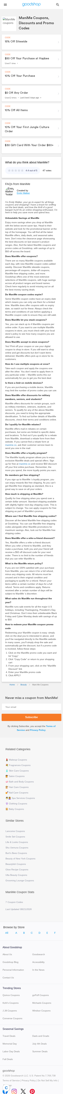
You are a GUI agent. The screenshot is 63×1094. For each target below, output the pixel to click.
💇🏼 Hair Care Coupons (17, 787)
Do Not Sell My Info (47, 1080)
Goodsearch (38, 954)
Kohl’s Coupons (11, 1003)
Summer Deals (39, 1051)
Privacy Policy (38, 730)
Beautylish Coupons (15, 864)
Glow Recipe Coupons (16, 869)
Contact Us (8, 977)
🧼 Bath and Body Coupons (19, 781)
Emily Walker (23, 193)
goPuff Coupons (40, 995)
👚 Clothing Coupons (16, 803)
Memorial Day (10, 1043)
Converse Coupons (12, 1018)
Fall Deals (8, 1059)
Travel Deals (9, 1036)
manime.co (10, 445)
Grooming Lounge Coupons (19, 880)
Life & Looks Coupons (16, 842)
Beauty (24, 685)
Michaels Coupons (41, 1003)
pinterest (32, 1090)
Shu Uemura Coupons (16, 847)
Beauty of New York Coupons (20, 858)
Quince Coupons (11, 995)
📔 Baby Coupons (14, 809)
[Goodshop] (31, 4)
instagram (14, 1090)
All (6, 933)
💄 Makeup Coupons (16, 759)
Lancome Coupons (15, 831)
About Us (7, 954)
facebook (5, 1090)
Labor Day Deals (11, 1051)
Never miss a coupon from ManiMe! (31, 698)
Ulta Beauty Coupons (16, 875)
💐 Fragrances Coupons (18, 765)
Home (12, 685)
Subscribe (31, 717)
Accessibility (38, 962)
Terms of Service (11, 1080)
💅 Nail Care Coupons (16, 792)
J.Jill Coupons (10, 1010)
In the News (38, 970)
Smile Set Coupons (15, 836)
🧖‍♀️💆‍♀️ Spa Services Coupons (20, 798)
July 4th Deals (39, 1043)
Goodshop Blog (10, 962)
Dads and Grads (40, 1036)
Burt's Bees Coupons (16, 853)
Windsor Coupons (41, 1010)
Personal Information (13, 970)
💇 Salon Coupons (15, 776)
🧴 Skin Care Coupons (17, 770)
